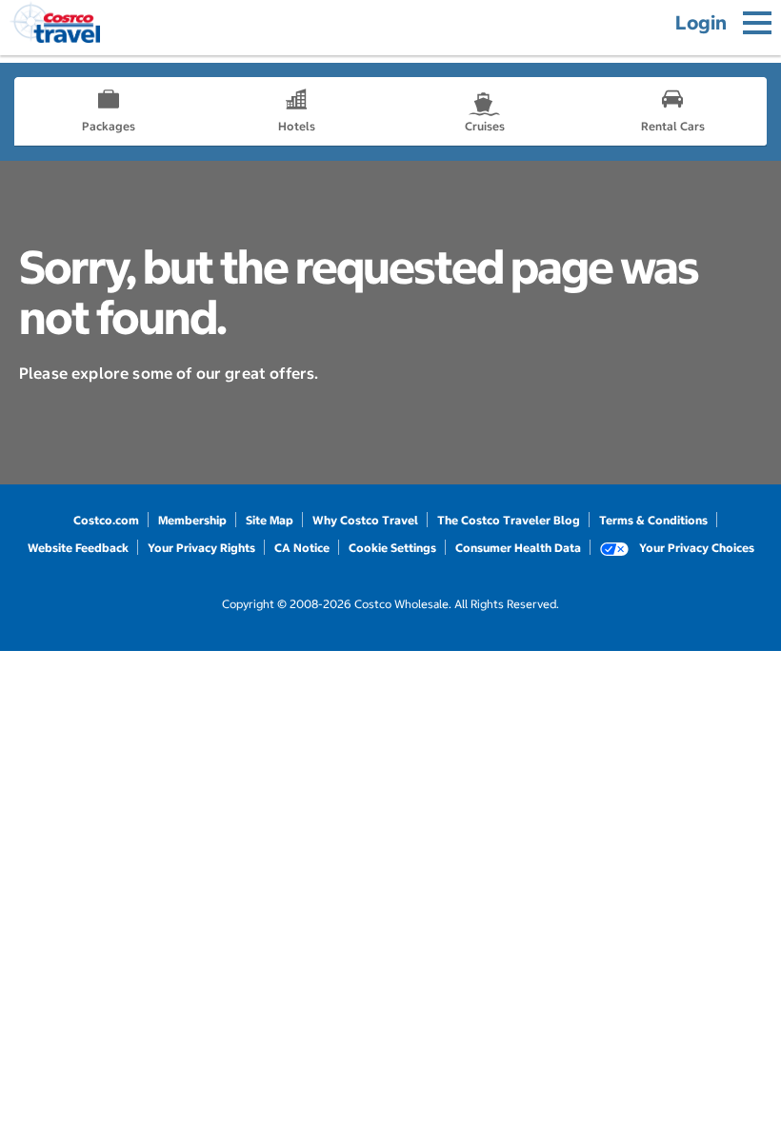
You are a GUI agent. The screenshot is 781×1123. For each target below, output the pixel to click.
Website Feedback (78, 548)
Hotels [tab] (296, 126)
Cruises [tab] (485, 126)
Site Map (269, 520)
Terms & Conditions (653, 520)
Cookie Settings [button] (392, 548)
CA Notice (302, 548)
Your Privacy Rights (201, 548)
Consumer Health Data (518, 548)
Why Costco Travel (365, 520)
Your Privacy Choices (695, 548)
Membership (192, 520)
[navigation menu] (757, 22)
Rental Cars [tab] (673, 126)
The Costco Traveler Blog (508, 520)
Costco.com (106, 520)
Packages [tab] (108, 126)
